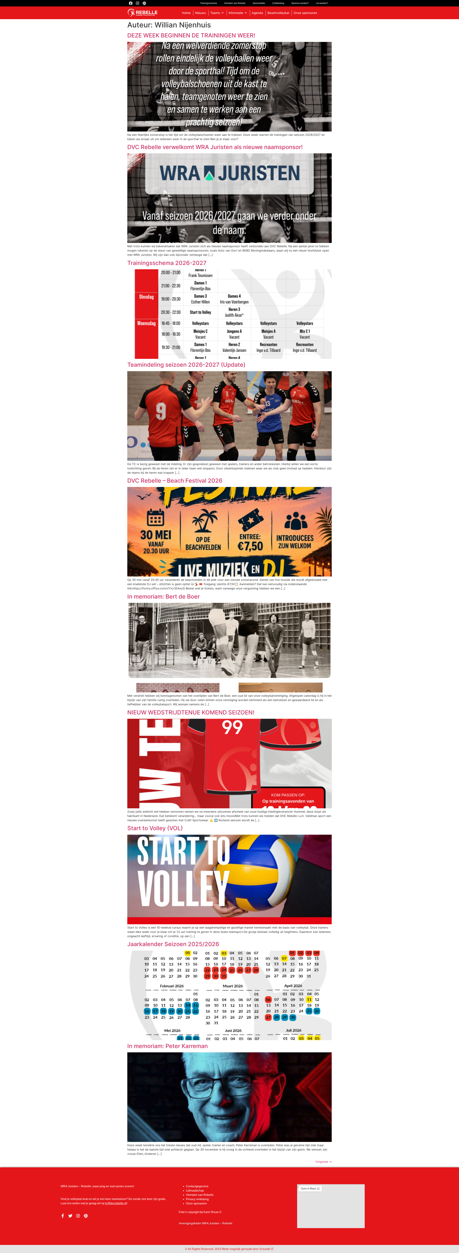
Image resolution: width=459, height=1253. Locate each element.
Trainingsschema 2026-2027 (167, 262)
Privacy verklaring (197, 1199)
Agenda (257, 13)
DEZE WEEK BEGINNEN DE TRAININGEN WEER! (191, 35)
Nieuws (200, 13)
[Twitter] (70, 1216)
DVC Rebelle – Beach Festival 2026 (174, 480)
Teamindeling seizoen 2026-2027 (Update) (186, 364)
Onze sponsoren (305, 13)
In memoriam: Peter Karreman (167, 1045)
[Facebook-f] (63, 1216)
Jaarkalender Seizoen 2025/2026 (173, 944)
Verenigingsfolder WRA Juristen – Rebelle (205, 1223)
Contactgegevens (197, 1186)
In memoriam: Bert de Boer (163, 596)
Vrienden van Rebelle (200, 1194)
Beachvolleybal (278, 13)
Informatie (236, 13)
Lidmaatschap (195, 1190)
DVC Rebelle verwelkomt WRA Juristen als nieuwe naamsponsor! (215, 147)
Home (186, 13)
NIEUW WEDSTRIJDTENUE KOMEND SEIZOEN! (190, 712)
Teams (215, 13)
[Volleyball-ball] (86, 1216)
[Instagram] (78, 1216)
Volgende (323, 1161)
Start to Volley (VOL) (155, 828)
